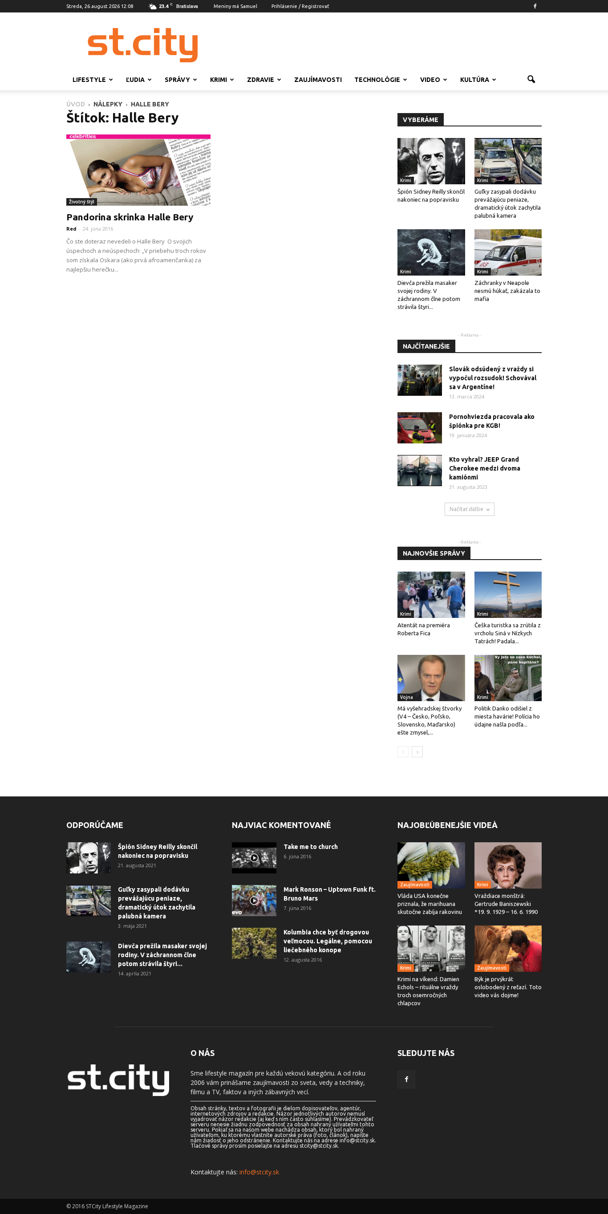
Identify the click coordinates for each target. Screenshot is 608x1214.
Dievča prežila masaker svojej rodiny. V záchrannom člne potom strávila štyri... (162, 954)
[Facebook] (535, 6)
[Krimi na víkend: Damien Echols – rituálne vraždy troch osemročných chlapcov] (431, 949)
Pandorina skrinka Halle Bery (129, 216)
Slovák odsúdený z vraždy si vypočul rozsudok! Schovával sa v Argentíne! (492, 377)
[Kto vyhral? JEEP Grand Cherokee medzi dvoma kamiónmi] (419, 470)
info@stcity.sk (259, 1172)
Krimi (218, 79)
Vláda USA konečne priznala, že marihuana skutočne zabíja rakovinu (429, 904)
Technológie (377, 79)
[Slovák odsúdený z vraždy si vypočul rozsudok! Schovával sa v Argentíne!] (419, 380)
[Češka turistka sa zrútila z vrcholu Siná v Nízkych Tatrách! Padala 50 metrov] (508, 595)
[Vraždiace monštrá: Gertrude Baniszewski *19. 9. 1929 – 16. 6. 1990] (508, 865)
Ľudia (135, 79)
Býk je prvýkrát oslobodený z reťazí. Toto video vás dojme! (508, 987)
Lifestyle (89, 79)
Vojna (406, 697)
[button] (531, 79)
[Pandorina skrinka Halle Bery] (138, 170)
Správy (177, 79)
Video (430, 79)
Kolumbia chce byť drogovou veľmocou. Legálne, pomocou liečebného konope (328, 941)
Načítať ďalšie (466, 509)
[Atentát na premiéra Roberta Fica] (431, 595)
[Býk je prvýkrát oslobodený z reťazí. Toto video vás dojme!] (508, 949)
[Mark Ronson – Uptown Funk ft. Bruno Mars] (254, 900)
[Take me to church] (254, 857)
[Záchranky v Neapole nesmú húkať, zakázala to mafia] (508, 252)
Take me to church (311, 846)
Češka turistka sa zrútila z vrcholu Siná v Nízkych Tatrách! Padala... (507, 633)
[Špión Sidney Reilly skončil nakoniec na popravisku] (431, 161)
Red (71, 228)
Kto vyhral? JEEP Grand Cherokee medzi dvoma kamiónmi (484, 468)
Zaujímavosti (318, 79)
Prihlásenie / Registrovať (300, 6)
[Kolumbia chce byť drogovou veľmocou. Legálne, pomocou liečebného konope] (254, 943)
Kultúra (474, 79)
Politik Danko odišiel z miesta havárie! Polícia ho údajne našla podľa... (507, 716)
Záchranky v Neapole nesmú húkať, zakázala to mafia (507, 291)
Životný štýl (81, 202)
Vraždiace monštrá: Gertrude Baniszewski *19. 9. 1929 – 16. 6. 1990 (506, 904)
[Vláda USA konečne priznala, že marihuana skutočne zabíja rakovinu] (431, 865)
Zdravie (260, 79)
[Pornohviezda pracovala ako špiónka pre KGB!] (419, 427)
